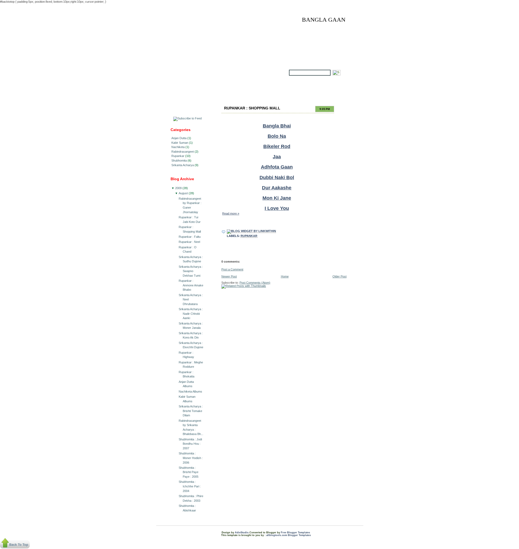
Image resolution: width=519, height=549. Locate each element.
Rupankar (177, 156)
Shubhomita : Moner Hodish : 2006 (191, 458)
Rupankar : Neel (189, 241)
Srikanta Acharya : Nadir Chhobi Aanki (191, 313)
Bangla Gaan (323, 19)
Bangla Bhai (277, 126)
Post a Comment (232, 269)
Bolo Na (277, 136)
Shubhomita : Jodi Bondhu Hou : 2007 (190, 444)
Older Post (339, 276)
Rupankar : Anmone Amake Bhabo (191, 285)
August (183, 193)
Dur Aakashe (276, 187)
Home (285, 276)
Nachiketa (178, 147)
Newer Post (229, 276)
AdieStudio (242, 532)
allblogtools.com (276, 535)
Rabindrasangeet (182, 151)
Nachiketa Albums (190, 391)
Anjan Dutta (179, 138)
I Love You (277, 208)
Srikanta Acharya (182, 165)
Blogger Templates (299, 535)
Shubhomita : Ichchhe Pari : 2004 (190, 486)
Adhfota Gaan (277, 167)
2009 (178, 188)
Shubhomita (179, 160)
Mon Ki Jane (276, 198)
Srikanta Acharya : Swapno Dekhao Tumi (191, 271)
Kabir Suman (179, 142)
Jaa (277, 156)
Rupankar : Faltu (190, 236)
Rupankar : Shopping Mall (252, 108)
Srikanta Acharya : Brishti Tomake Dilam (191, 411)
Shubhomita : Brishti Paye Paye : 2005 (188, 472)
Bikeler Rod (276, 146)
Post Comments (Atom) (254, 282)
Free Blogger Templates (295, 532)
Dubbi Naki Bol (277, 177)
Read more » (230, 213)
